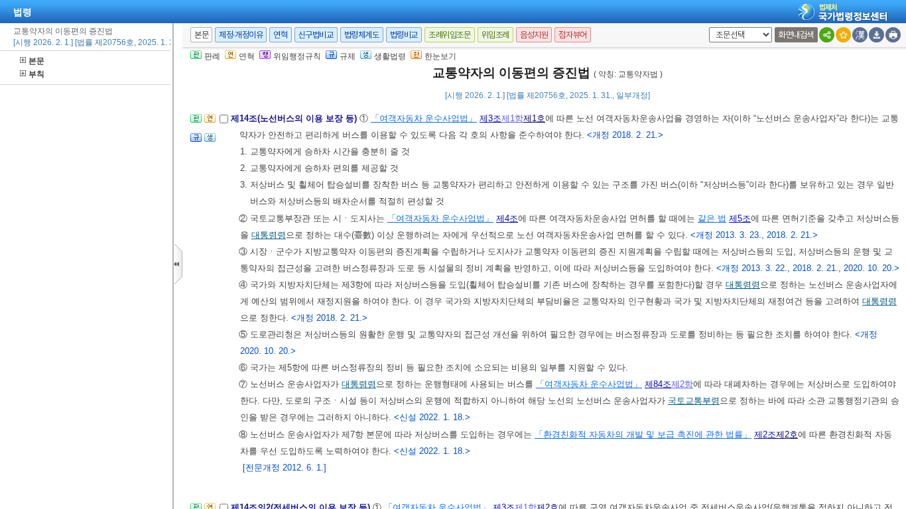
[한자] (860, 34)
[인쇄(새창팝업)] (893, 34)
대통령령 (268, 235)
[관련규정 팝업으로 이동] (196, 141)
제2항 (682, 384)
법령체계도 (361, 35)
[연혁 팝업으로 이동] (210, 122)
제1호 (534, 118)
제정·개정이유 (241, 35)
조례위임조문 (449, 35)
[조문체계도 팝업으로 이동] (196, 122)
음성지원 (534, 35)
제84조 (658, 384)
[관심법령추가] (843, 34)
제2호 (787, 434)
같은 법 (712, 218)
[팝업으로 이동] (210, 141)
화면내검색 (796, 35)
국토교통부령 (694, 401)
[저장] (876, 34)
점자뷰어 (572, 35)
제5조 (740, 218)
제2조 (765, 434)
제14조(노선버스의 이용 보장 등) (295, 118)
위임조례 (495, 35)
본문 (36, 61)
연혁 (280, 35)
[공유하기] (826, 34)
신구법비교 (316, 35)
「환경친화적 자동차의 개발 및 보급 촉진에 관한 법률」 (643, 434)
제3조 (490, 118)
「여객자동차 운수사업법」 (424, 118)
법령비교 (404, 35)
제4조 (507, 218)
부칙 (36, 74)
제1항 (512, 118)
